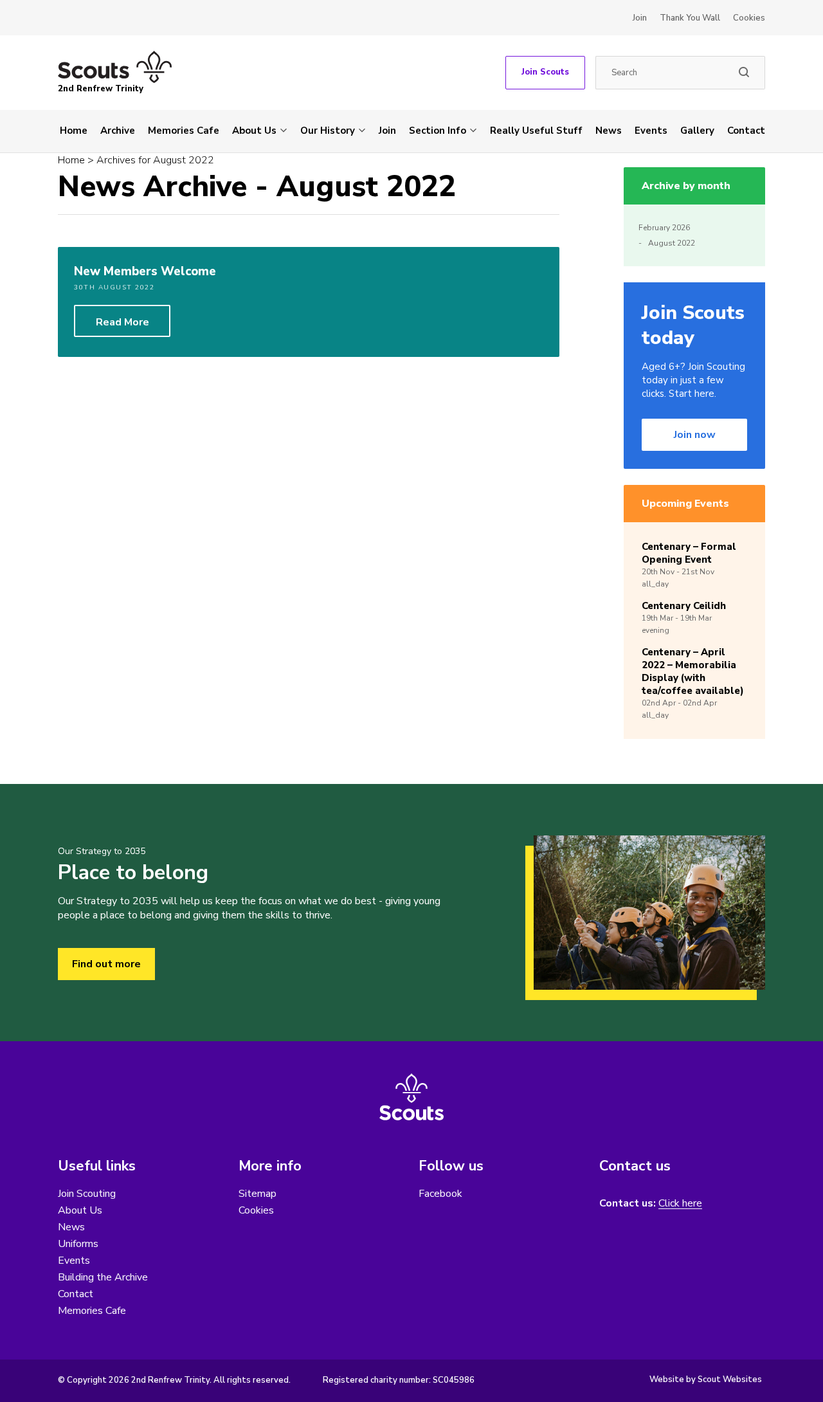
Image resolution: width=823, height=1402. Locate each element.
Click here (680, 1203)
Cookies (749, 18)
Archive (117, 130)
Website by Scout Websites (705, 1379)
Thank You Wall (690, 18)
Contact (746, 130)
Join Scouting (87, 1194)
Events (651, 130)
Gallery (697, 130)
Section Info (437, 130)
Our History (327, 130)
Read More (122, 322)
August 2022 (671, 243)
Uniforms (78, 1244)
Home (73, 130)
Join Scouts (545, 72)
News (608, 130)
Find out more (106, 964)
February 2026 (664, 228)
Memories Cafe (183, 130)
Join (640, 18)
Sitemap (257, 1194)
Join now (695, 435)
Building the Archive (103, 1277)
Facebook (440, 1194)
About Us (254, 130)
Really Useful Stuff (536, 130)
